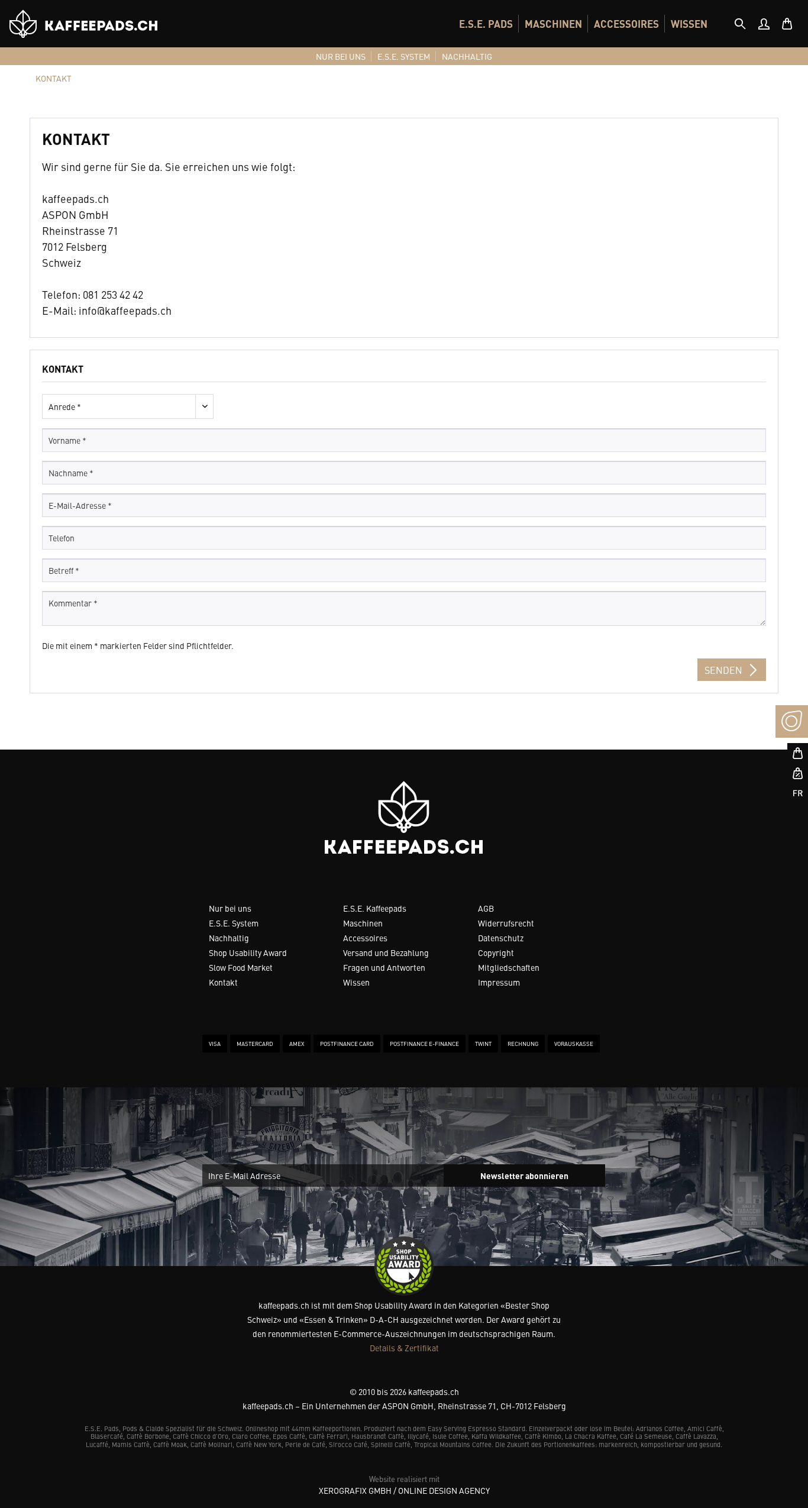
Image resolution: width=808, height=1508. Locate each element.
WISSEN (689, 24)
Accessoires (365, 938)
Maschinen (363, 923)
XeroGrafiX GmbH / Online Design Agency (404, 1490)
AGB (486, 908)
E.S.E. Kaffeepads (374, 908)
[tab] (740, 23)
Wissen (356, 982)
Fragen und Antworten (384, 967)
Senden (723, 669)
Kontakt (223, 982)
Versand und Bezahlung (386, 952)
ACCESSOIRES (626, 24)
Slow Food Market (241, 967)
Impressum (499, 982)
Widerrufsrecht (506, 923)
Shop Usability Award (248, 952)
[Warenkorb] (787, 23)
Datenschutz (500, 938)
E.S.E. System (233, 923)
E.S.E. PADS (486, 24)
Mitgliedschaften (508, 967)
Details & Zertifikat (404, 1348)
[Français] (791, 793)
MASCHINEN (553, 24)
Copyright (496, 952)
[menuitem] (486, 23)
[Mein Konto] (763, 23)
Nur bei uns (230, 908)
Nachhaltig (229, 938)
